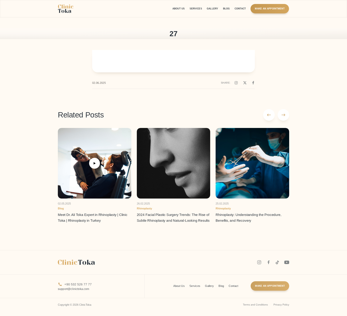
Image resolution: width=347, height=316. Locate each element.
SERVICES (196, 8)
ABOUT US (178, 8)
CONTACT (240, 8)
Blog (221, 286)
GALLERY (212, 8)
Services (194, 286)
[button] (269, 115)
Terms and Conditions (255, 304)
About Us (179, 286)
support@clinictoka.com (73, 288)
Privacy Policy (281, 304)
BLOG (226, 8)
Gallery (209, 286)
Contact (233, 286)
